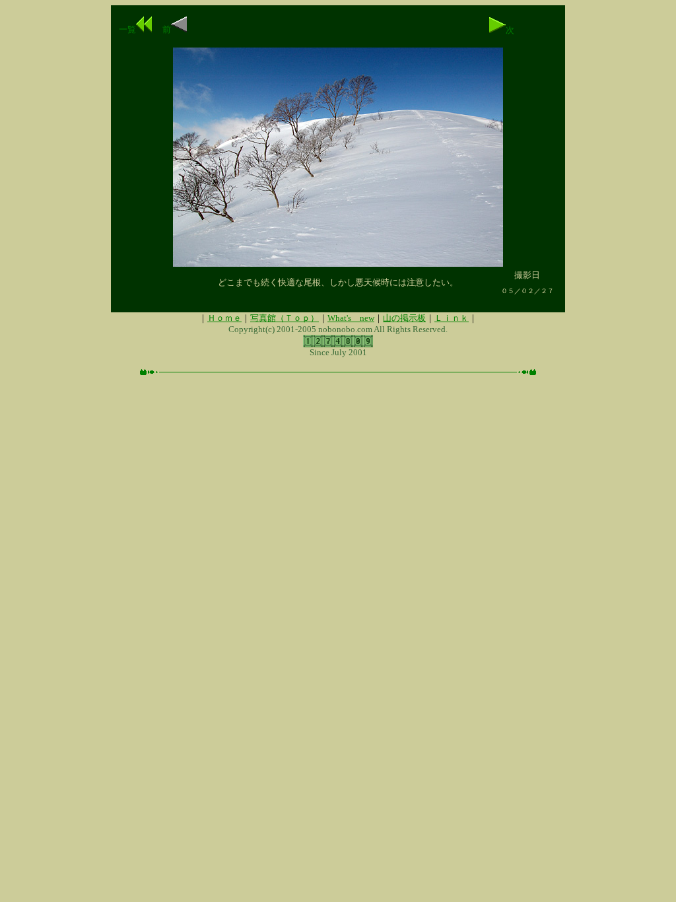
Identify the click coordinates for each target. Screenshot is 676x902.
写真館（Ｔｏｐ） (284, 318)
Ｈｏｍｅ (224, 318)
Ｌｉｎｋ (451, 318)
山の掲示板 (404, 318)
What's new (350, 318)
